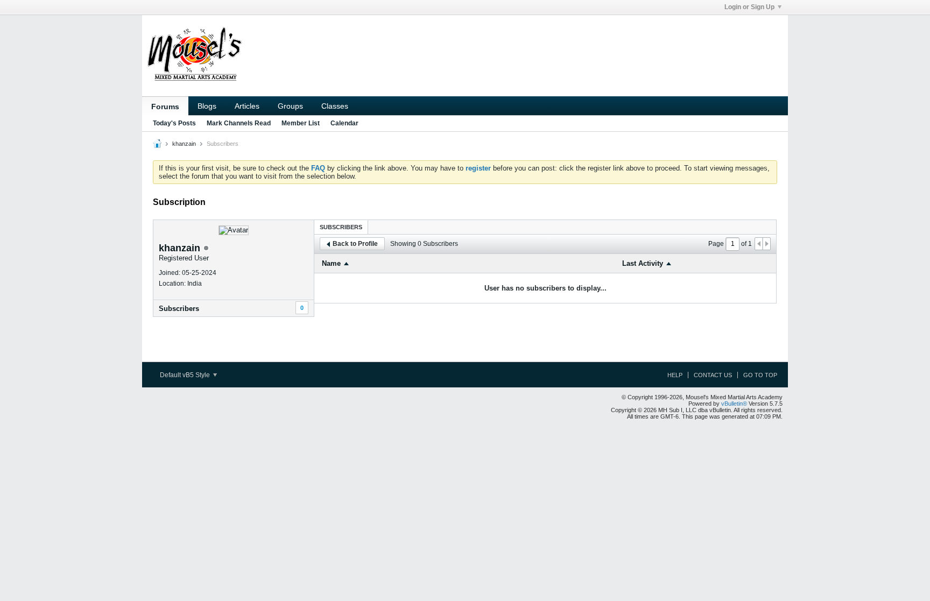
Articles (247, 106)
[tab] (341, 227)
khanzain (184, 143)
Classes (334, 106)
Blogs (207, 106)
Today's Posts (174, 123)
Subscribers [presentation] (341, 227)
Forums (165, 106)
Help (674, 375)
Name (331, 263)
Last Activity (642, 263)
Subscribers (179, 309)
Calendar (344, 123)
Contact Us (713, 375)
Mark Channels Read (239, 123)
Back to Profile (355, 244)
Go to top (760, 375)
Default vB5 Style (186, 375)
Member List (300, 123)
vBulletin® (734, 403)
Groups (290, 106)
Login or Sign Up (749, 7)
